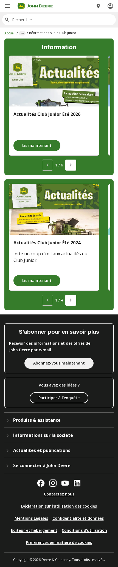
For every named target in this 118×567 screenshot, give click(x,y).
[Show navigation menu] (7, 6)
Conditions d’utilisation (84, 530)
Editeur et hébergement (34, 530)
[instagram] (52, 483)
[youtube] (65, 483)
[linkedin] (77, 483)
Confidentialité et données (78, 518)
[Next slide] (70, 165)
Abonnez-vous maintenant (59, 363)
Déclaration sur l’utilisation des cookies (59, 506)
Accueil (9, 33)
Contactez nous (59, 494)
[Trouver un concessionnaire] (98, 6)
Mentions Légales (31, 518)
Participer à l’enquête (59, 397)
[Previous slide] (47, 165)
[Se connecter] (110, 6)
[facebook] (40, 483)
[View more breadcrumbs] (22, 33)
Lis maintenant (37, 145)
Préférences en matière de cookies (59, 542)
